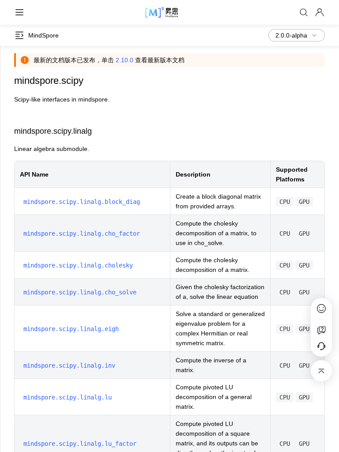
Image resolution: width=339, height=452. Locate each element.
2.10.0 (124, 60)
